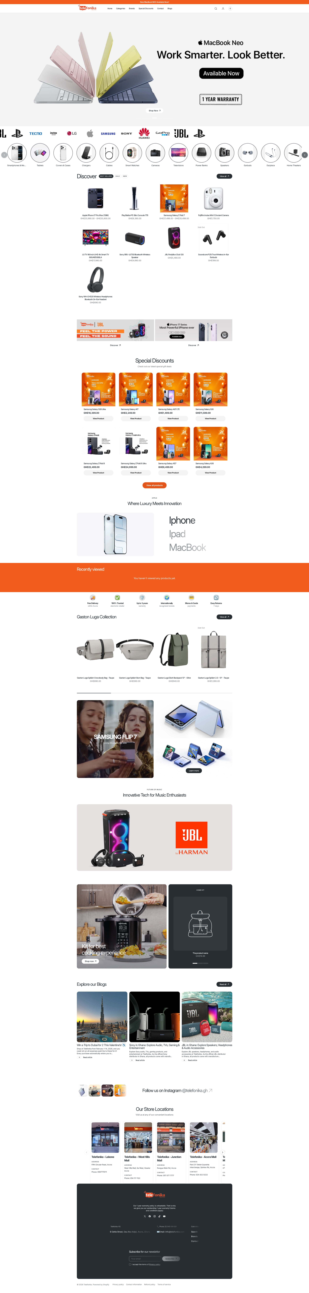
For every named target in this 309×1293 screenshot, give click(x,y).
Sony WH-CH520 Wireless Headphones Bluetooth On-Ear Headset (95, 297)
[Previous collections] (4, 155)
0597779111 (102, 1172)
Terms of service (164, 1284)
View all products (154, 485)
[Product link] (95, 198)
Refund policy (149, 1284)
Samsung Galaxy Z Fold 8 (94, 463)
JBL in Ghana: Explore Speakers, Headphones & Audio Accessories (207, 1046)
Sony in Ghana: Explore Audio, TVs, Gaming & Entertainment (154, 1046)
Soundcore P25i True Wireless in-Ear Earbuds (213, 255)
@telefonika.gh (194, 1090)
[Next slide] (222, 1152)
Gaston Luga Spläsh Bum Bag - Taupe (135, 678)
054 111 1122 (135, 1178)
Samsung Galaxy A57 (167, 463)
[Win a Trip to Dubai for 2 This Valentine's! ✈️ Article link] (102, 1017)
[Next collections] (305, 155)
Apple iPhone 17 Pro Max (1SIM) (95, 215)
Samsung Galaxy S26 (205, 409)
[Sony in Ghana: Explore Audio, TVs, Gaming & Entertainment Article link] (154, 1017)
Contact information (134, 1284)
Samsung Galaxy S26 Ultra (95, 409)
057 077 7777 (168, 1175)
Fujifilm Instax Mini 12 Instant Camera (213, 215)
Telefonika (88, 1285)
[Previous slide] (86, 1152)
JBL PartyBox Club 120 (174, 254)
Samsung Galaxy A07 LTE (169, 409)
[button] (216, 8)
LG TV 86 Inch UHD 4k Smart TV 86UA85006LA (95, 255)
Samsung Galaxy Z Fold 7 (174, 215)
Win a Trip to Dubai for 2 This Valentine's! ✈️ (101, 1045)
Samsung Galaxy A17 (129, 409)
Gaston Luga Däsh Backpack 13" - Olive (174, 678)
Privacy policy (154, 1264)
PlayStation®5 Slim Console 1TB (135, 215)
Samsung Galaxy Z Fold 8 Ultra (133, 463)
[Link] (115, 330)
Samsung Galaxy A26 (205, 463)
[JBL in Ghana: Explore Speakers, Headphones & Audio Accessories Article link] (207, 1017)
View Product (98, 418)
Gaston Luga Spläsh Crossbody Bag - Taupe (95, 678)
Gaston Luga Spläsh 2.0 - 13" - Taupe (213, 678)
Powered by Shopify (101, 1285)
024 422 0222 (202, 1175)
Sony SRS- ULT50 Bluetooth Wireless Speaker (134, 255)
